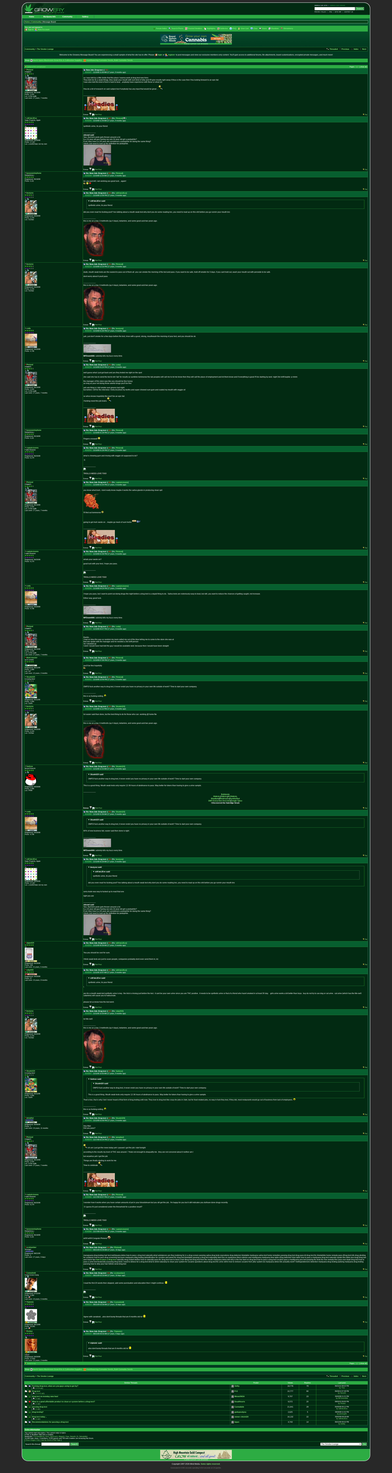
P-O (236, 1391)
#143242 (88, 450)
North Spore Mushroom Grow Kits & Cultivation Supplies (57, 60)
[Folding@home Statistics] (31, 1355)
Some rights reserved (210, 1464)
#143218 (88, 266)
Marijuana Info (49, 17)
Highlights (211, 28)
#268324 (88, 1334)
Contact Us (348, 11)
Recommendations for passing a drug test (50, 1422)
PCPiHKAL (232, 796)
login (160, 55)
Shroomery (288, 28)
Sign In (31, 29)
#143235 (88, 331)
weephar (119, 1137)
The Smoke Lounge (45, 49)
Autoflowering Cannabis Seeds (99, 60)
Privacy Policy (321, 11)
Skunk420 (120, 706)
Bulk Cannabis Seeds (123, 60)
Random (275, 28)
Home (31, 17)
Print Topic (57, 1440)
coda (118, 365)
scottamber (119, 1273)
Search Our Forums (337, 5)
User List (245, 28)
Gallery (85, 17)
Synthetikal (235, 799)
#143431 (88, 679)
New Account (43, 29)
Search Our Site (322, 5)
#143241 (88, 433)
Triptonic (118, 1331)
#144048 (88, 1120)
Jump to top (31, 1363)
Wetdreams (224, 799)
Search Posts (177, 28)
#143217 (88, 195)
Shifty (236, 1386)
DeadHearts (239, 1402)
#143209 (88, 176)
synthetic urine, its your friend (100, 203)
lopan (236, 1422)
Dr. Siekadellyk (82, 1436)
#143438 (88, 709)
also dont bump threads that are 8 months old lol (108, 1345)
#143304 (88, 629)
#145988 (88, 1231)
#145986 (88, 1197)
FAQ (330, 11)
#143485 (88, 861)
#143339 (88, 660)
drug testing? (37, 1412)
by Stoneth (342, 1393)
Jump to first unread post (36, 67)
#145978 (88, 1139)
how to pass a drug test (106, 1260)
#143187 (88, 72)
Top (365, 114)
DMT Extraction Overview (219, 801)
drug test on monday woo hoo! (45, 1396)
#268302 (88, 1250)
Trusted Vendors (195, 28)
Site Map (338, 11)
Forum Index (161, 28)
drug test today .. (39, 1417)
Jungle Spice (236, 801)
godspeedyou (240, 1412)
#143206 (88, 121)
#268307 (88, 1275)
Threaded (333, 49)
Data (67, 1436)
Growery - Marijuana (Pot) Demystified (46, 8)
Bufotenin (225, 794)
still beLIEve (121, 193)
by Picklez (342, 1403)
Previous (345, 49)
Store (264, 28)
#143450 (88, 769)
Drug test (36, 1391)
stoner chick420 (241, 1417)
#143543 (88, 945)
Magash (62, 1436)
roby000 (119, 1011)
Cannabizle (239, 1407)
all (41, 1388)
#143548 (88, 972)
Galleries (224, 28)
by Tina (342, 1388)
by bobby (341, 1424)
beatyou (119, 328)
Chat (255, 28)
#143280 (88, 588)
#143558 (88, 1013)
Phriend (119, 118)
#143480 (88, 814)
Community (67, 17)
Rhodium (215, 799)
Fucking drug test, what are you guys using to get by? (55, 1386)
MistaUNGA (239, 1396)
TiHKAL (224, 796)
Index (355, 49)
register (171, 55)
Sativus (119, 1071)
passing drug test (39, 1407)
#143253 (88, 554)
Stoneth (73, 1436)
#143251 (88, 485)
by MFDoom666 (342, 1398)
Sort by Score (46, 1440)
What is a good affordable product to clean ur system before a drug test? (63, 1402)
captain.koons (122, 482)
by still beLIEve (341, 1408)
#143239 (88, 367)
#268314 (88, 1304)
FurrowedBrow (38, 1436)
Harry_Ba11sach (51, 1436)
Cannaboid (118, 1302)
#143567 (88, 1073)
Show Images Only (33, 1440)
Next (364, 49)
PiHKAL (216, 796)
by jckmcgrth (342, 1414)
